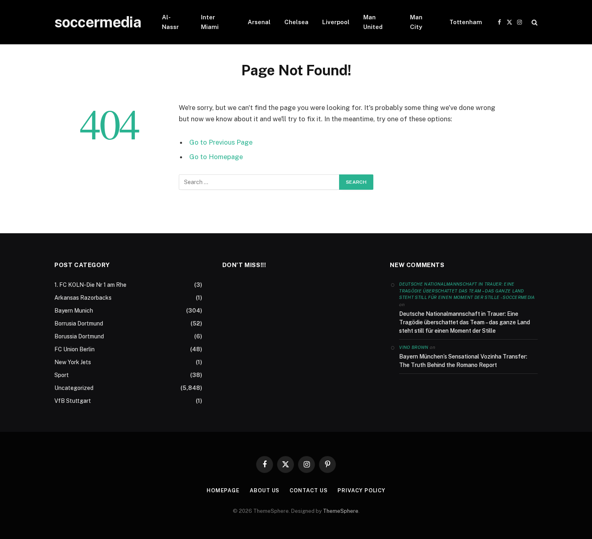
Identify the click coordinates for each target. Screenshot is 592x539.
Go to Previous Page (221, 142)
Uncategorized (73, 388)
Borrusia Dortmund (78, 323)
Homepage (223, 490)
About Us (264, 490)
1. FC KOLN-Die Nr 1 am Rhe (90, 285)
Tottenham (465, 22)
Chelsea (296, 22)
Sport (61, 375)
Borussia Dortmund (79, 336)
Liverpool (336, 22)
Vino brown (413, 347)
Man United (373, 22)
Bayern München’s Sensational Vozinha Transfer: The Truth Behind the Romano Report (463, 360)
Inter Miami (210, 22)
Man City (416, 22)
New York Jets (72, 362)
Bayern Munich (73, 310)
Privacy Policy (361, 490)
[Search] (534, 22)
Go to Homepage (216, 157)
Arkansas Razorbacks (83, 297)
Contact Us (308, 490)
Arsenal (259, 22)
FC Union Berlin (74, 349)
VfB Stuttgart (72, 401)
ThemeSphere (340, 511)
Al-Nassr (170, 22)
